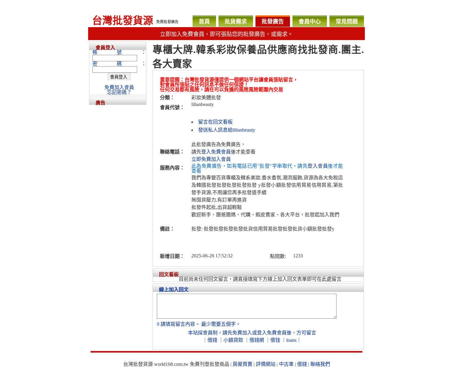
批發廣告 (273, 21)
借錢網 (256, 340)
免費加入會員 (119, 87)
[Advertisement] (117, 197)
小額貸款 (233, 340)
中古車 (286, 364)
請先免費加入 (237, 332)
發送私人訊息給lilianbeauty (226, 130)
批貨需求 (236, 21)
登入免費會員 (216, 151)
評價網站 (265, 364)
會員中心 (310, 21)
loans (291, 340)
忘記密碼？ (119, 92)
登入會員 (318, 166)
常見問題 (347, 21)
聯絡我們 (320, 364)
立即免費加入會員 (211, 159)
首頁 (204, 21)
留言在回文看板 (215, 122)
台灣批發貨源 (122, 20)
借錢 (212, 340)
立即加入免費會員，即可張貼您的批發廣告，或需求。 (226, 34)
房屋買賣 (242, 364)
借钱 (275, 340)
